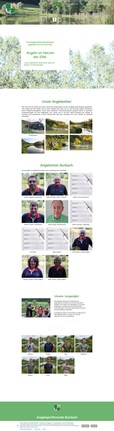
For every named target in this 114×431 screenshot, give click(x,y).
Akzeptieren (85, 426)
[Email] (59, 20)
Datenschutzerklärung (26, 429)
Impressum (37, 429)
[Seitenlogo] (10, 8)
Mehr (44, 429)
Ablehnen (94, 426)
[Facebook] (54, 20)
